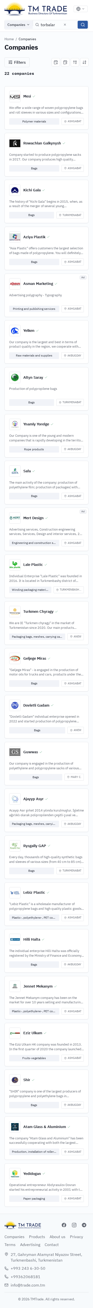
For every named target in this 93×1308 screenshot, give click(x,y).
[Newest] (56, 62)
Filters (20, 62)
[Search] (83, 25)
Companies (16, 24)
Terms (10, 1244)
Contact (52, 1244)
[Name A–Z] (75, 62)
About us (57, 1236)
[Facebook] (64, 1225)
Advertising (30, 1244)
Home (9, 39)
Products (37, 1236)
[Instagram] (74, 1225)
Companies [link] (27, 39)
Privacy (76, 1236)
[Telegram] (84, 1225)
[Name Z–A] (84, 62)
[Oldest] (65, 62)
